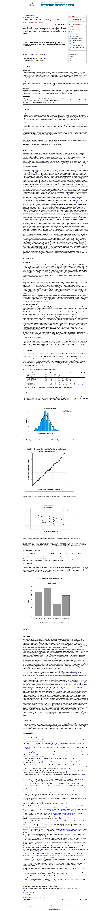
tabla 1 (84, 360)
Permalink (73, 61)
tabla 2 (52, 543)
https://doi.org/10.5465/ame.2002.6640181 (60, 814)
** (59, 376)
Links (36, 737)
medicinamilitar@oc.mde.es (55, 909)
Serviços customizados (77, 19)
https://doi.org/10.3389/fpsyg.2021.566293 (33, 827)
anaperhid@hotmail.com (29, 890)
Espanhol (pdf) (75, 34)
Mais (72, 56)
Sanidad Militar (28, 16)
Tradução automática (77, 45)
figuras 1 (69, 399)
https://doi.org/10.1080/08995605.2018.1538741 (72, 830)
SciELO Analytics (76, 29)
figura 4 (50, 571)
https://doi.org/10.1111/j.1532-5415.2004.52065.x (55, 810)
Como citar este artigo (77, 40)
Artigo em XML (75, 36)
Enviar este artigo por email (78, 47)
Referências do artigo (77, 38)
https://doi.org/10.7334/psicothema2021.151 (48, 744)
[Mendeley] (70, 56)
